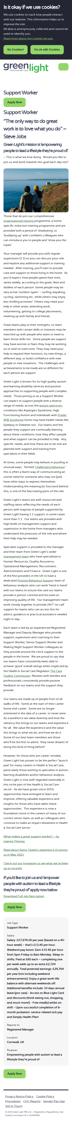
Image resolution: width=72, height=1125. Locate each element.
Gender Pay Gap (54, 1101)
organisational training (18, 221)
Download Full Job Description (23, 896)
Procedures (13, 1101)
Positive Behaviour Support (35, 580)
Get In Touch (13, 1106)
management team (16, 556)
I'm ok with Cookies (47, 49)
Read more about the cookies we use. (28, 38)
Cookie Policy (45, 1096)
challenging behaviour (50, 467)
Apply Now (14, 102)
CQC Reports (32, 1101)
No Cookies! (15, 49)
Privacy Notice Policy (19, 1096)
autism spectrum (50, 405)
